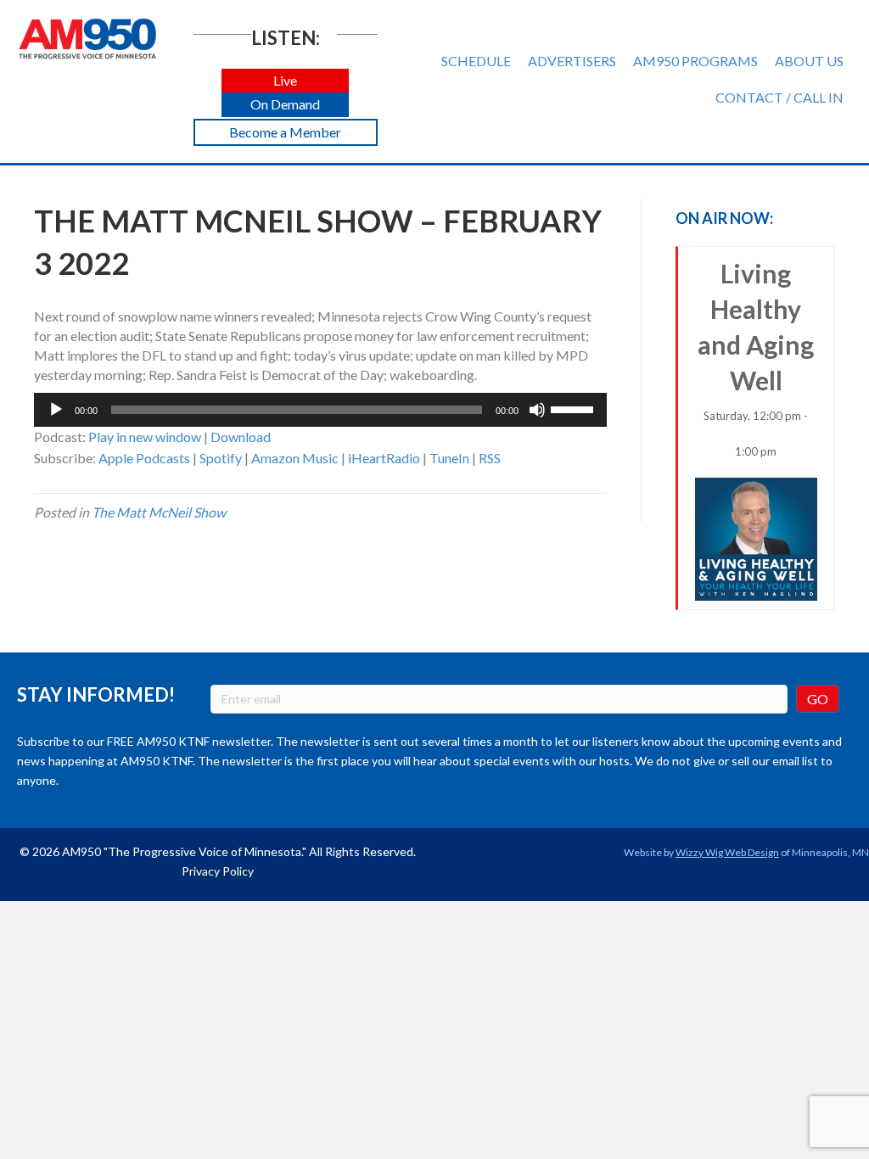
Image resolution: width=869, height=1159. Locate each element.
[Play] (56, 409)
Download (240, 436)
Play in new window (144, 436)
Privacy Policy (218, 871)
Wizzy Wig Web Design (727, 852)
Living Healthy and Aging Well (756, 358)
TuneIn (449, 458)
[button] (285, 81)
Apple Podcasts (144, 458)
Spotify (220, 458)
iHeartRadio (384, 458)
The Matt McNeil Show (159, 512)
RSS (490, 458)
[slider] (574, 408)
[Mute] (537, 409)
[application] (320, 410)
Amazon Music (295, 458)
